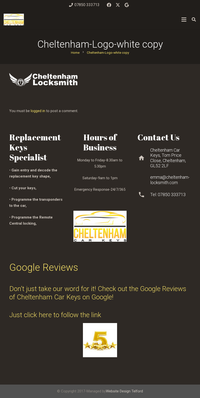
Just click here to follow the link (55, 315)
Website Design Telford (124, 391)
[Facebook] (109, 4)
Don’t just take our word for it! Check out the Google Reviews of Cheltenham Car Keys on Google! (97, 293)
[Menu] (184, 19)
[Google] (126, 4)
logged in (38, 111)
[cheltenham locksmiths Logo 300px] (14, 19)
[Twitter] (117, 4)
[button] (193, 19)
